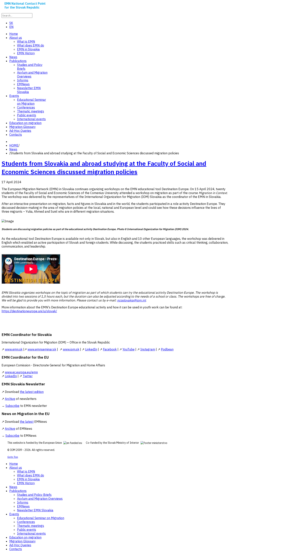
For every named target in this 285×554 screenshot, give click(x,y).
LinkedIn (91, 349)
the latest (27, 422)
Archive (10, 399)
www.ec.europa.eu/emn (21, 372)
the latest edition (32, 392)
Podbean (167, 349)
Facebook (110, 349)
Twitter (28, 376)
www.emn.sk (13, 349)
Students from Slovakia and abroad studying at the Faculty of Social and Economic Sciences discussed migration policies (104, 167)
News (13, 149)
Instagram (147, 349)
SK (11, 23)
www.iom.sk (71, 349)
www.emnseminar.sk (42, 349)
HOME (13, 145)
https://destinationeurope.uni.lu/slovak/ (29, 311)
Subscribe (12, 406)
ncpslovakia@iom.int (131, 300)
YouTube (129, 349)
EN (11, 27)
